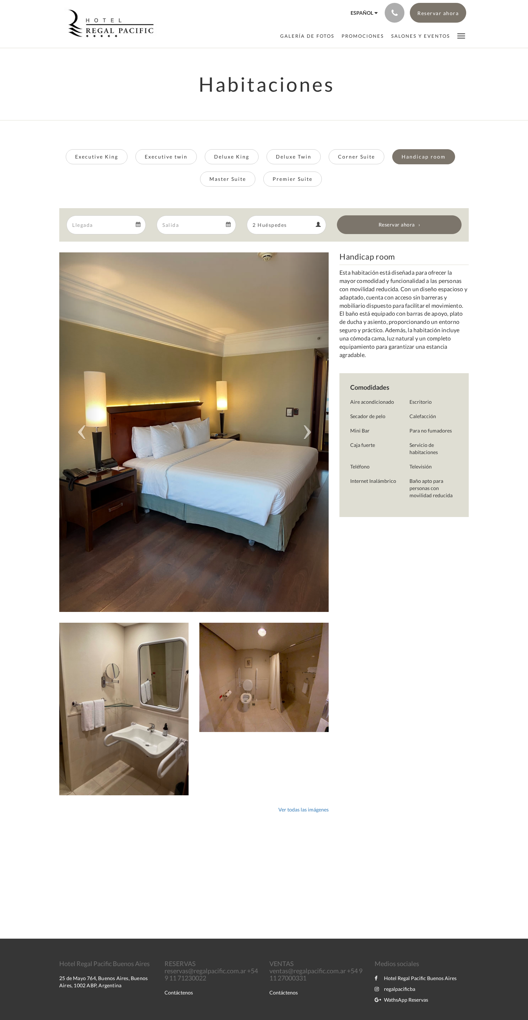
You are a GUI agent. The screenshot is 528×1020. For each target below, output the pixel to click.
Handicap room (424, 157)
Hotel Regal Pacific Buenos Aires (420, 978)
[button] (461, 35)
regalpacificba (399, 989)
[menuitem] (307, 35)
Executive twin (166, 157)
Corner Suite (356, 157)
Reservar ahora (397, 224)
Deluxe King (231, 157)
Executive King (96, 157)
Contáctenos (179, 992)
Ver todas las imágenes (303, 809)
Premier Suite (292, 179)
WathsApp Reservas (406, 1000)
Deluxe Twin (293, 157)
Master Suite (227, 179)
